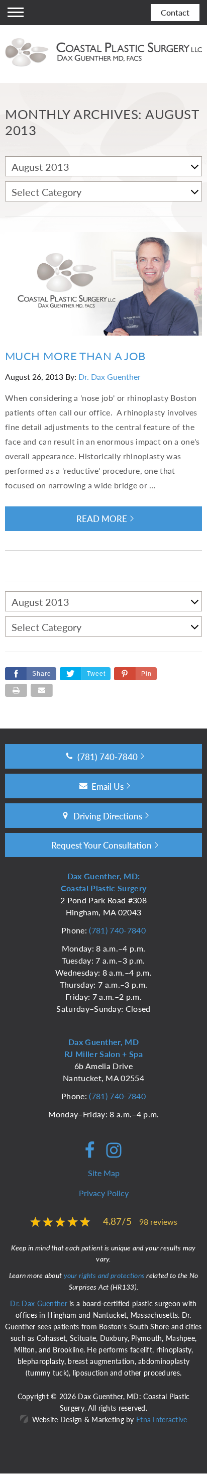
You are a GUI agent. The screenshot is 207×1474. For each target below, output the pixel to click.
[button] (135, 673)
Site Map (104, 1173)
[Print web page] (16, 690)
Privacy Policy (104, 1193)
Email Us (107, 786)
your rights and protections (104, 1275)
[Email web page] (42, 690)
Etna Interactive (161, 1419)
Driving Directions (107, 816)
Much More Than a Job (75, 356)
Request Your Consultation (101, 845)
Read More (101, 518)
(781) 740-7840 (117, 930)
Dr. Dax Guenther (109, 376)
